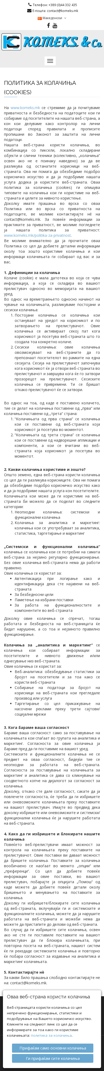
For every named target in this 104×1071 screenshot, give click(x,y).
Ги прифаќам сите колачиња (53, 1058)
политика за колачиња (51, 1035)
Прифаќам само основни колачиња (52, 1048)
